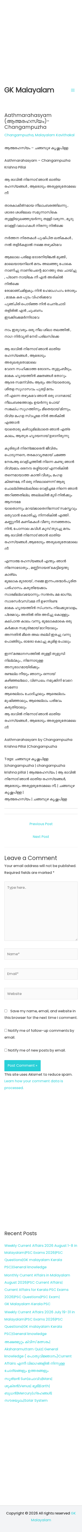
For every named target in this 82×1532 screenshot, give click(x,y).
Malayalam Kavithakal (55, 135)
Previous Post (41, 823)
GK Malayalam (29, 90)
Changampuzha (18, 135)
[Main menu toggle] (73, 90)
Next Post (41, 836)
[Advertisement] (41, 41)
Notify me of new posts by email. (37, 1050)
